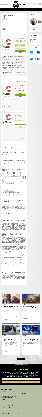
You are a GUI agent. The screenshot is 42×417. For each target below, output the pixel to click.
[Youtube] (10, 4)
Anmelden (21, 381)
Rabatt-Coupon (4, 391)
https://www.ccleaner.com (12, 26)
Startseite (24, 364)
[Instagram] (3, 4)
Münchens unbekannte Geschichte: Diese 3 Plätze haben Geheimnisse (30, 308)
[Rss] (11, 413)
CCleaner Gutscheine (8, 49)
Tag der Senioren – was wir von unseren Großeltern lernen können (11, 308)
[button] (21, 10)
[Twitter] (8, 4)
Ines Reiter (5, 73)
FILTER (4, 29)
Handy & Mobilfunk (9, 72)
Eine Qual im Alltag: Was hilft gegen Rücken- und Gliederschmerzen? (10, 339)
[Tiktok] (7, 4)
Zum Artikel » (6, 319)
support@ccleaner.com (33, 30)
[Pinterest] (5, 4)
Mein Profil (39, 23)
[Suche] (40, 4)
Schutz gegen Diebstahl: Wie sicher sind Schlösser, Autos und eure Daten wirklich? (30, 339)
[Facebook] (2, 413)
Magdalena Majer (6, 139)
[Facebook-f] (1, 4)
